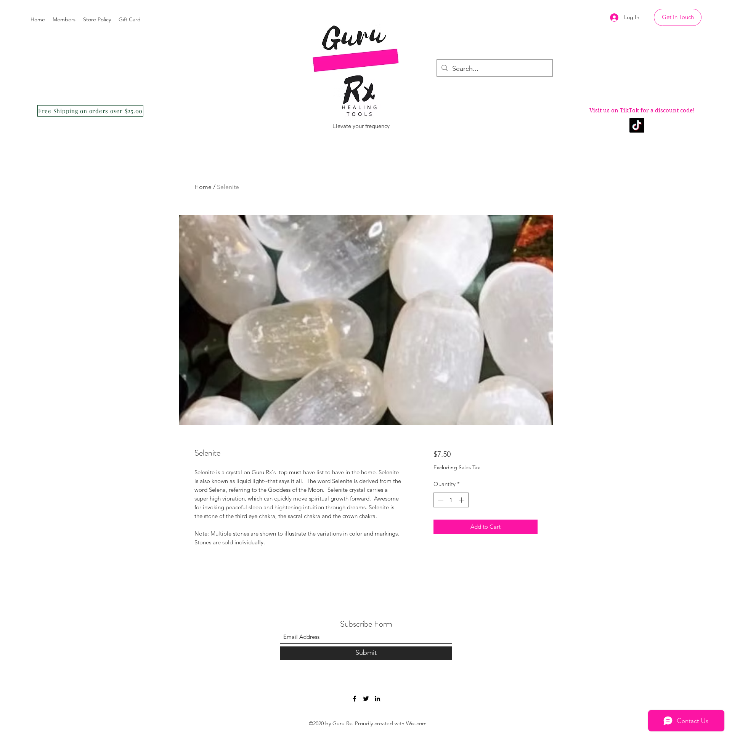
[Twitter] (366, 698)
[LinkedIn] (377, 698)
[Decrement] (440, 500)
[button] (678, 17)
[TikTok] (636, 125)
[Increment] (462, 500)
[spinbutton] (451, 500)
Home (203, 186)
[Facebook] (354, 698)
